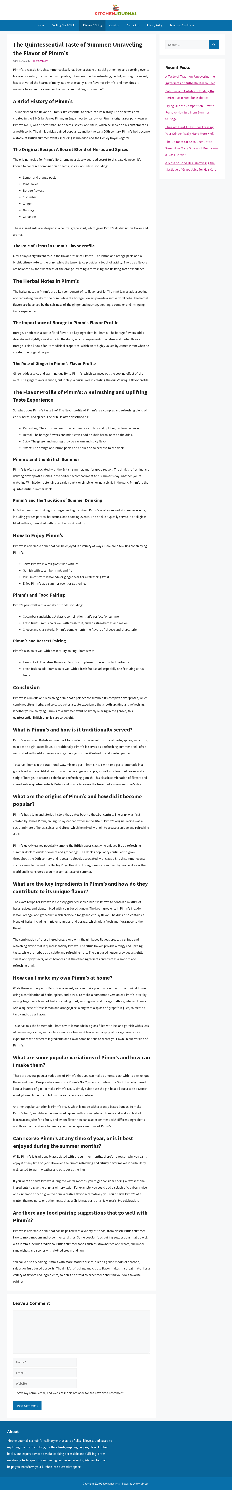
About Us (114, 25)
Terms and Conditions (182, 25)
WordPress (142, 1483)
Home (41, 25)
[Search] (214, 44)
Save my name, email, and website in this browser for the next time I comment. (70, 1393)
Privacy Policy (154, 25)
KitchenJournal (17, 1441)
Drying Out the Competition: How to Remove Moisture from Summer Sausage (189, 112)
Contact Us (133, 25)
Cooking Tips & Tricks (64, 25)
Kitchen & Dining (92, 25)
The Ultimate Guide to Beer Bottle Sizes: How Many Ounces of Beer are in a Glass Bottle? (191, 148)
